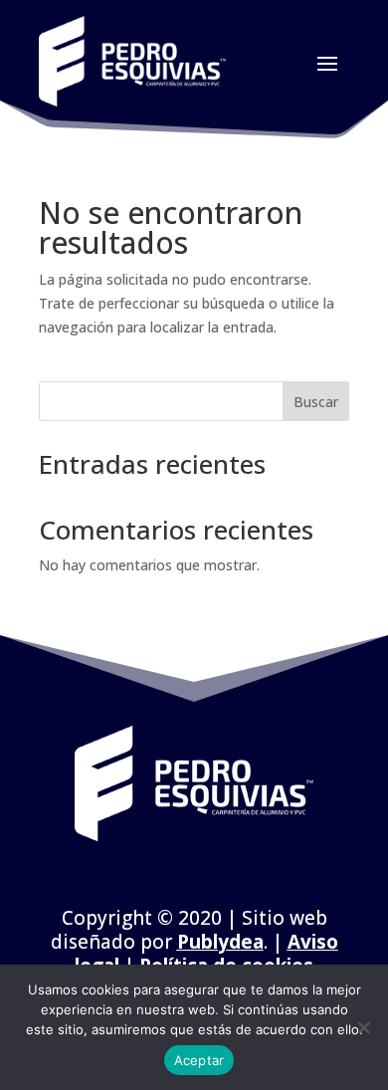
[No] (363, 1027)
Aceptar (199, 1060)
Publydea (220, 942)
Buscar (315, 401)
